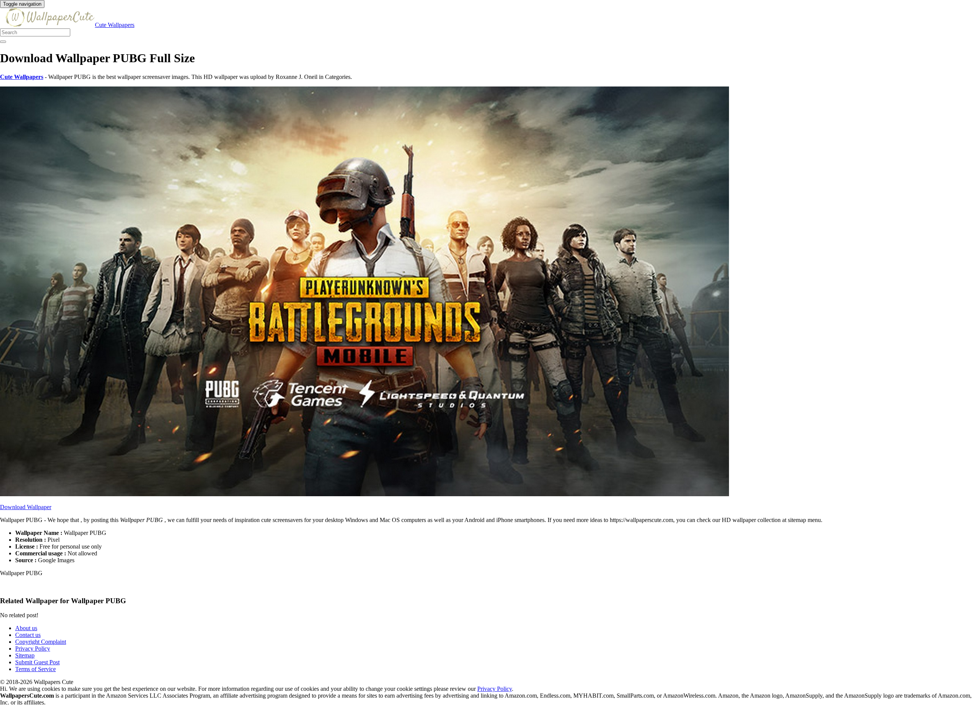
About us (26, 628)
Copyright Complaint (40, 641)
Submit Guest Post (37, 662)
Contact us (28, 635)
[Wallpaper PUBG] (364, 494)
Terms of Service (35, 669)
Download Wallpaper (25, 507)
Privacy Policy (32, 648)
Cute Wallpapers (114, 25)
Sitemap (25, 655)
